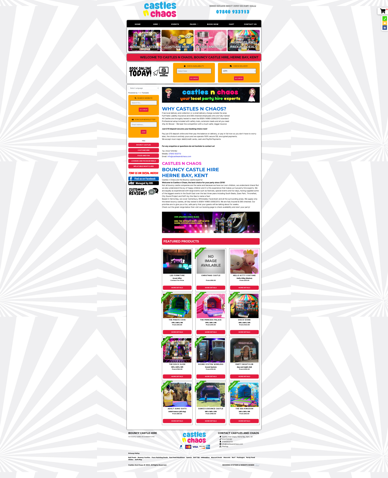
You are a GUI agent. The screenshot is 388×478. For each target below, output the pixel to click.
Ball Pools (132, 457)
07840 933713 (175, 154)
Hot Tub (196, 457)
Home (141, 24)
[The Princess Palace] (211, 306)
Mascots (227, 457)
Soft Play (138, 460)
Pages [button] (193, 24)
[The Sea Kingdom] (244, 395)
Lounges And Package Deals (143, 161)
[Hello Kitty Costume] (244, 261)
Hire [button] (155, 24)
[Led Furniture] (177, 261)
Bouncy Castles (143, 145)
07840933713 (227, 442)
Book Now (212, 24)
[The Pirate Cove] (177, 306)
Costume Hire (143, 150)
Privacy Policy (134, 453)
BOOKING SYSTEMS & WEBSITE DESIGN (238, 465)
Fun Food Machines (177, 457)
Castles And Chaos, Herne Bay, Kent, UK (237, 437)
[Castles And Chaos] (159, 10)
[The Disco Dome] (244, 306)
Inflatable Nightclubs (144, 166)
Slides (130, 460)
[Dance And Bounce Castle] (211, 395)
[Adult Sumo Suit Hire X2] (177, 395)
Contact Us (250, 24)
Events (175, 24)
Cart (231, 24)
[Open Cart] (382, 11)
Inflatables (205, 457)
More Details (177, 288)
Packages (241, 457)
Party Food (250, 457)
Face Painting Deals (160, 457)
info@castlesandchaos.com (179, 156)
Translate (145, 93)
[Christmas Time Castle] (211, 261)
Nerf (233, 457)
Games (189, 457)
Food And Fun (144, 155)
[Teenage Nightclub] (244, 350)
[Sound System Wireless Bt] (211, 350)
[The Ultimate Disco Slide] (177, 350)
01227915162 (227, 439)
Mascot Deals (216, 457)
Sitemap (225, 446)
